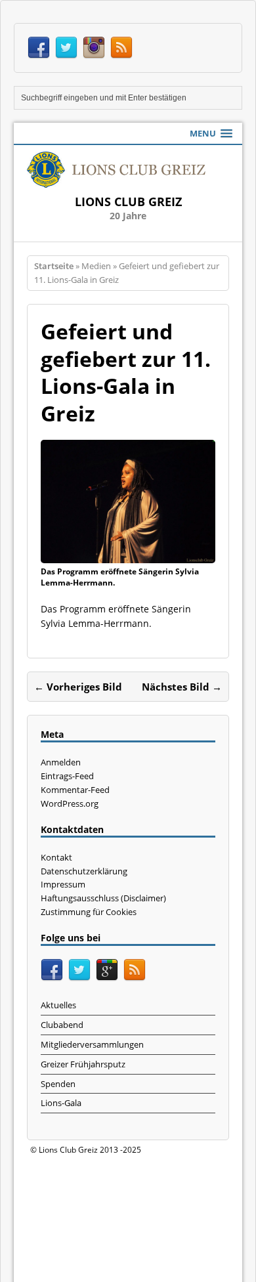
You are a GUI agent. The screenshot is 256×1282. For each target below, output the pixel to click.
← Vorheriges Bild (78, 686)
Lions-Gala (61, 1103)
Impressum (63, 884)
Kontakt (56, 857)
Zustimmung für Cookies (89, 912)
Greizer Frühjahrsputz (83, 1064)
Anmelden (61, 762)
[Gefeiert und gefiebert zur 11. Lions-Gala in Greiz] (128, 555)
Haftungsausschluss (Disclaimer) (103, 898)
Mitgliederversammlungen (92, 1044)
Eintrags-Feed (67, 776)
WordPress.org (69, 803)
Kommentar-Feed (75, 790)
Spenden (58, 1084)
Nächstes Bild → (182, 686)
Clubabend (62, 1025)
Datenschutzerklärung (84, 871)
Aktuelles (58, 1005)
